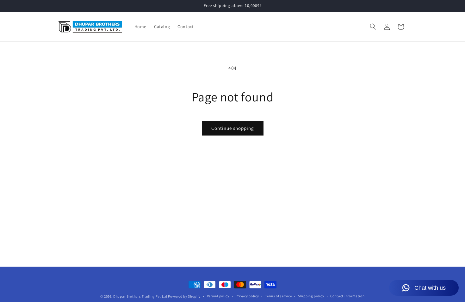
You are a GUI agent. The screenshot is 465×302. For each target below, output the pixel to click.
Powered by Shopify (184, 296)
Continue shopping (232, 128)
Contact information (347, 296)
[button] (373, 26)
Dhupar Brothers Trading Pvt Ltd (140, 296)
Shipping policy (311, 296)
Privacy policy (247, 296)
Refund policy (218, 296)
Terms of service (278, 296)
